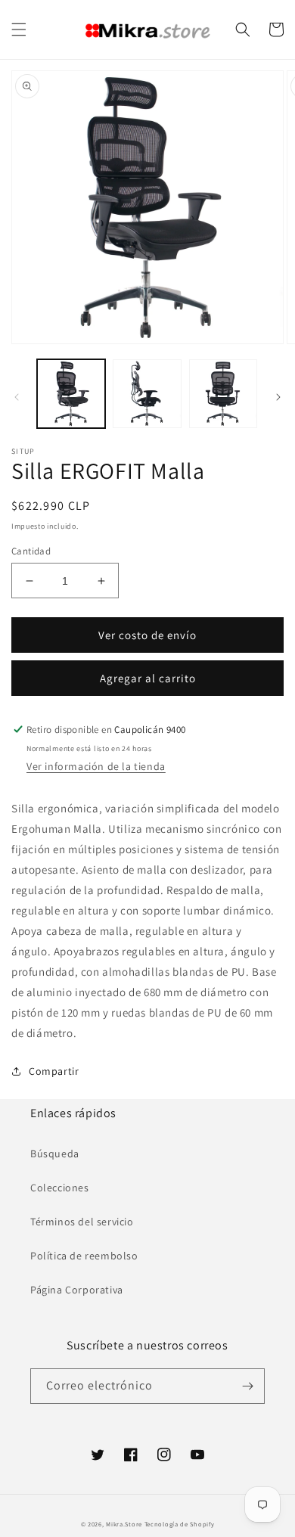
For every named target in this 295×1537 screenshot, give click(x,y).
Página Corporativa (76, 1289)
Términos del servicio (82, 1221)
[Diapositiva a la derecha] (278, 397)
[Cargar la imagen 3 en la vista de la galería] (223, 393)
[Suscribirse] (247, 1386)
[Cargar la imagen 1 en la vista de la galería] (71, 393)
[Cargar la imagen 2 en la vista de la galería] (147, 393)
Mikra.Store (124, 1524)
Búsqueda (54, 1153)
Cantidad (31, 551)
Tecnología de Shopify (179, 1524)
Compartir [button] (54, 1071)
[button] (19, 29)
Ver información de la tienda (96, 766)
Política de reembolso (84, 1255)
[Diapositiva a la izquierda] (16, 397)
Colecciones (59, 1187)
